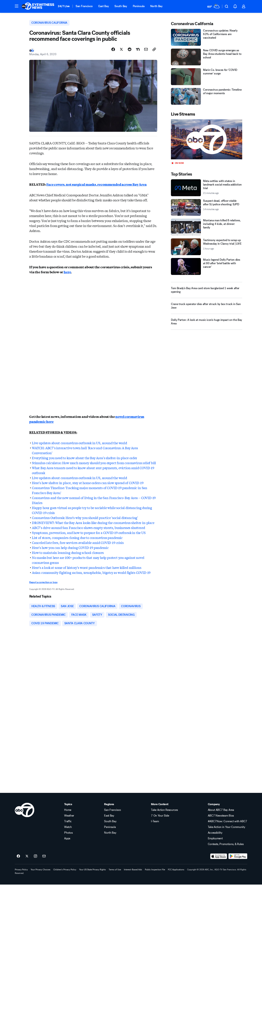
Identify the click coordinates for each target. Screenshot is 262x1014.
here (67, 272)
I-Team (155, 821)
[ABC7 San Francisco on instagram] (35, 856)
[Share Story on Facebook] (113, 49)
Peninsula (139, 6)
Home (67, 810)
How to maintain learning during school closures (68, 552)
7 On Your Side (160, 815)
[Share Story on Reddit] (130, 49)
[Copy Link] (154, 49)
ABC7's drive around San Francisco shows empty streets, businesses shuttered (88, 527)
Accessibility (215, 832)
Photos (68, 832)
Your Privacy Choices (40, 870)
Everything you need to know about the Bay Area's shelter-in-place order (84, 457)
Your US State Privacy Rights (92, 870)
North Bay (156, 6)
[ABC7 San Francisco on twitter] (26, 856)
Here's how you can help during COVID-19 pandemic (70, 547)
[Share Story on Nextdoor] (138, 49)
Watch (68, 827)
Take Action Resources (164, 810)
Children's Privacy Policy (64, 870)
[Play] (206, 139)
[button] (16, 6)
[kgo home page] (24, 810)
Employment (215, 838)
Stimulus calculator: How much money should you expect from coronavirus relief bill (94, 462)
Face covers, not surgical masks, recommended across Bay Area (96, 184)
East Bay (103, 6)
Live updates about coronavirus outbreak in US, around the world (79, 442)
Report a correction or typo (43, 582)
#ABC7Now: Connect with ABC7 (227, 821)
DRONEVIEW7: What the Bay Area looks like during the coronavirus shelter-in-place (93, 522)
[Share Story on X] (121, 49)
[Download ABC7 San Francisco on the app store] (218, 856)
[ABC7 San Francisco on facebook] (18, 856)
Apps (67, 838)
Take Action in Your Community (226, 827)
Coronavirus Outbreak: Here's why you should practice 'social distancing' (85, 517)
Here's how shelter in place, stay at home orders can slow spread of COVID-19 (87, 482)
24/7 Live (64, 6)
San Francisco (84, 6)
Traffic (68, 821)
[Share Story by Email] (146, 49)
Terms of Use (115, 870)
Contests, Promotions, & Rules (226, 844)
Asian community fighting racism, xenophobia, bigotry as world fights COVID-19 (91, 572)
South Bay (120, 6)
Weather (69, 815)
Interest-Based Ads (133, 870)
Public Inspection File (155, 870)
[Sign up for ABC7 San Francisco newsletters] (44, 856)
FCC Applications (176, 870)
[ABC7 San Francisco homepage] (38, 6)
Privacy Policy (21, 870)
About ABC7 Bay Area (221, 810)
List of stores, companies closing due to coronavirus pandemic (77, 537)
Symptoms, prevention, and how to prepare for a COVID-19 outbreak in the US (89, 532)
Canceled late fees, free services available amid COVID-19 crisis (78, 542)
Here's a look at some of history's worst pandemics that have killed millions (86, 567)
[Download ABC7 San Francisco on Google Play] (237, 856)
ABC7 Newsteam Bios (221, 815)
